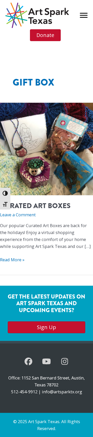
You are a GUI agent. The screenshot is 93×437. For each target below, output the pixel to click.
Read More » (12, 259)
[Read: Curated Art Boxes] (46, 149)
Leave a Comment (18, 215)
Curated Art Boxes (35, 206)
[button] (28, 361)
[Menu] (84, 15)
